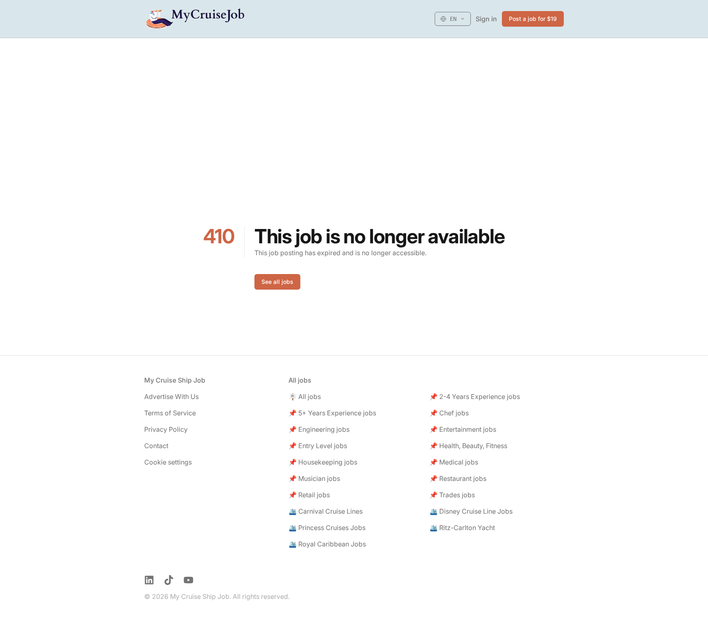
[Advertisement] (354, 99)
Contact (156, 446)
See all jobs (277, 281)
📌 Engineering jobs (318, 429)
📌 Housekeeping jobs (322, 462)
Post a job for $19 (533, 18)
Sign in (486, 19)
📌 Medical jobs (453, 462)
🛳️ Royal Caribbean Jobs (327, 544)
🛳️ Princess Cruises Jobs (326, 528)
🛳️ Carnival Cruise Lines (325, 511)
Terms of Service (170, 413)
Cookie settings (168, 462)
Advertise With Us (171, 396)
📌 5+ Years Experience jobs (332, 413)
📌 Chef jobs (449, 413)
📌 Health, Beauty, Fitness (468, 446)
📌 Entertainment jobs (462, 429)
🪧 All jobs (304, 396)
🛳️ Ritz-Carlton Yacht (462, 528)
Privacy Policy (166, 429)
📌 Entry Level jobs (317, 446)
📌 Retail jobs (309, 495)
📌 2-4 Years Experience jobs (474, 396)
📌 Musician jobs (314, 478)
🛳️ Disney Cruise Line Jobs (471, 511)
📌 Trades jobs (452, 495)
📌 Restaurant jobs (457, 478)
